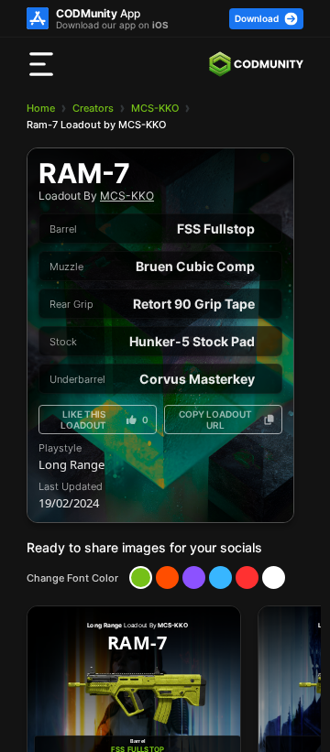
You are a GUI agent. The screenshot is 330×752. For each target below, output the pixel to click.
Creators (93, 108)
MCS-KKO (155, 108)
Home (41, 108)
